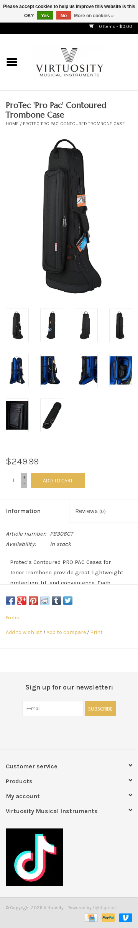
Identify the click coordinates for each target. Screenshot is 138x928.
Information (23, 511)
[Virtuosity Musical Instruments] (81, 61)
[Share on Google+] (21, 600)
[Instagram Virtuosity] (89, 732)
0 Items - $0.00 (115, 26)
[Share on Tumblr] (56, 600)
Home (12, 123)
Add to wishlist (24, 632)
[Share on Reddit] (44, 600)
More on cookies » (94, 15)
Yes (45, 15)
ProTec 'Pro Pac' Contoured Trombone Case (74, 123)
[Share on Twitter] (67, 600)
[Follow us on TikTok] (69, 857)
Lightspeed (104, 907)
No (64, 15)
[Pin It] (33, 600)
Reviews (90, 511)
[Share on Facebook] (10, 600)
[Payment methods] (90, 917)
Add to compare (66, 632)
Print (96, 632)
